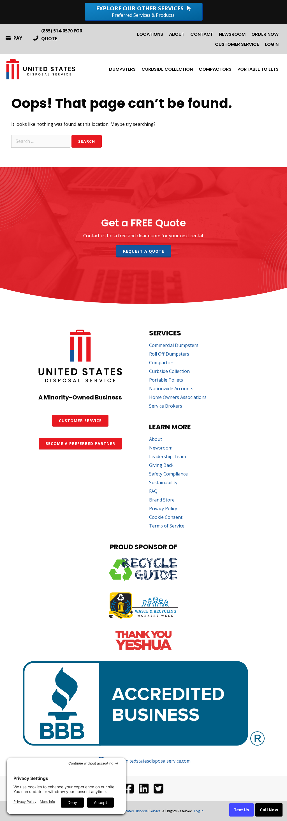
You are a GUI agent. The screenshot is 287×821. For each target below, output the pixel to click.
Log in (198, 811)
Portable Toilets (258, 69)
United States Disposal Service (137, 811)
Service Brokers (165, 406)
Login (272, 44)
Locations (150, 34)
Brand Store (162, 500)
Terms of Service (166, 526)
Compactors (215, 69)
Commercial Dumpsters (173, 345)
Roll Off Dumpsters (169, 354)
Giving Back (161, 465)
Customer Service (237, 44)
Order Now (265, 34)
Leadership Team (167, 457)
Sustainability (163, 483)
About (176, 34)
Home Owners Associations (178, 397)
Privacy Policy (163, 509)
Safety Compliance (168, 474)
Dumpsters (122, 69)
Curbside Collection (167, 69)
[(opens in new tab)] (143, 579)
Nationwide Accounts (171, 389)
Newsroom (232, 34)
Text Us (241, 810)
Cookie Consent (165, 517)
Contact (201, 34)
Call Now (269, 810)
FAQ (153, 491)
